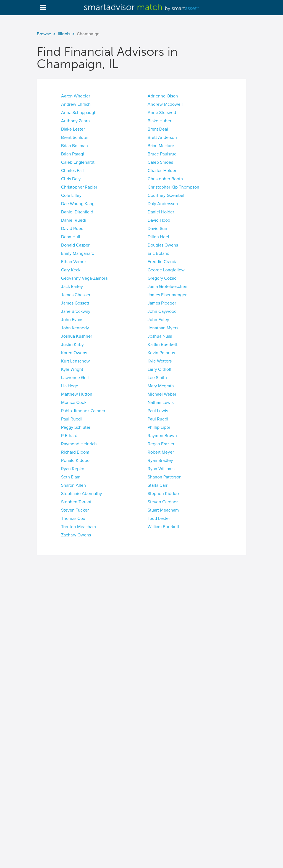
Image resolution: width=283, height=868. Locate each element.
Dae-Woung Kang (78, 204)
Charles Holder (162, 170)
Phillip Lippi (159, 427)
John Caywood (162, 311)
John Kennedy (75, 328)
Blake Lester (73, 129)
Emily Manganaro (77, 253)
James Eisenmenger (167, 295)
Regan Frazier (161, 444)
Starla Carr (157, 485)
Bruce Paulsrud (162, 154)
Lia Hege (69, 386)
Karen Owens (74, 353)
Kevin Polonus (161, 353)
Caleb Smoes (160, 162)
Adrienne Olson (163, 96)
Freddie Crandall (164, 261)
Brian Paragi (72, 154)
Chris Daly (71, 179)
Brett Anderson (162, 137)
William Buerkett (163, 527)
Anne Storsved (162, 112)
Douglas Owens (163, 245)
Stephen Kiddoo (163, 493)
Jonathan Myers (163, 328)
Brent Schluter (75, 137)
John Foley (158, 319)
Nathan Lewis (161, 402)
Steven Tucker (75, 510)
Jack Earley (72, 286)
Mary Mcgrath (161, 386)
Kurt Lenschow (75, 361)
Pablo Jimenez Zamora (83, 411)
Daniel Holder (161, 212)
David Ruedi (73, 228)
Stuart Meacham (163, 510)
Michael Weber (162, 394)
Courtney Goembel (166, 195)
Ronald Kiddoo (75, 460)
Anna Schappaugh (78, 112)
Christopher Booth (165, 179)
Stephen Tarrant (76, 502)
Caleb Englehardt (78, 162)
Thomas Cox (73, 518)
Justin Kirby (72, 344)
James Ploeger (162, 303)
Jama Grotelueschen (167, 286)
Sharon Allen (73, 485)
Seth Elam (70, 477)
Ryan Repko (72, 469)
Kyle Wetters (160, 361)
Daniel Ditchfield (77, 212)
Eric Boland (158, 253)
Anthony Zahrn (75, 121)
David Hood (159, 220)
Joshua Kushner (76, 336)
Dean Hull (70, 237)
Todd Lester (159, 518)
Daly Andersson (163, 204)
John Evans (72, 319)
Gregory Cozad (162, 278)
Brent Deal (158, 129)
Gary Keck (70, 270)
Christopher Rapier (79, 187)
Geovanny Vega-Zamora (84, 278)
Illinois (64, 34)
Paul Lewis (158, 411)
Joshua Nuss (160, 336)
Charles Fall (72, 170)
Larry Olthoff (159, 369)
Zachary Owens (76, 535)
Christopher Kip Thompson (173, 187)
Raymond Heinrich (79, 444)
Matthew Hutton (76, 394)
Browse (44, 34)
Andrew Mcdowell (165, 104)
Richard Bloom (75, 452)
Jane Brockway (75, 311)
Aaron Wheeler (75, 96)
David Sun (157, 228)
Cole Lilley (71, 195)
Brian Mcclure (161, 146)
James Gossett (75, 303)
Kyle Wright (72, 369)
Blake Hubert (160, 121)
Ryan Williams (161, 469)
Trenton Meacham (78, 527)
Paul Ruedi (71, 419)
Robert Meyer (161, 452)
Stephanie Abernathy (81, 493)
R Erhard (69, 435)
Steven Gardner (163, 502)
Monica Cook (74, 402)
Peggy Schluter (75, 427)
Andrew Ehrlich (76, 104)
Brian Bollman (74, 146)
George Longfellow (166, 270)
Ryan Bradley (160, 460)
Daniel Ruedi (73, 220)
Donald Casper (75, 245)
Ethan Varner (73, 261)
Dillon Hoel (158, 237)
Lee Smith (157, 377)
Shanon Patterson (165, 477)
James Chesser (75, 295)
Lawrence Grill (75, 377)
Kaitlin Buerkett (162, 344)
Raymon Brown (162, 435)
